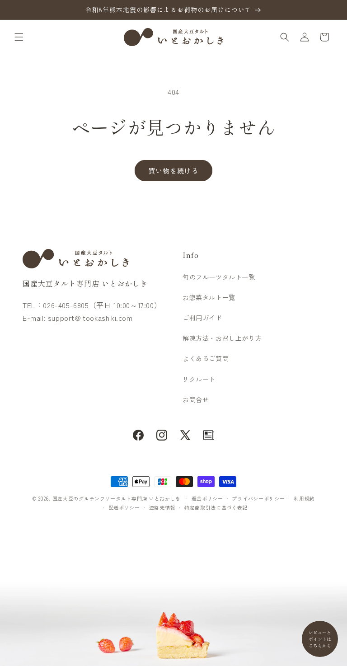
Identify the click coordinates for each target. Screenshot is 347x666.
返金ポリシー (207, 498)
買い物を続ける (173, 170)
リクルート (199, 379)
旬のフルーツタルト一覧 (219, 276)
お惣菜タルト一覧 (209, 297)
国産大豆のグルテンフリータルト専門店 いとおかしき (116, 498)
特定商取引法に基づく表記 (216, 507)
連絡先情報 (162, 507)
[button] (19, 37)
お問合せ (196, 399)
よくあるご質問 (206, 358)
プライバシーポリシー (258, 498)
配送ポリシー (124, 507)
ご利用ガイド (202, 317)
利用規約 (304, 498)
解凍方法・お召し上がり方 (222, 337)
